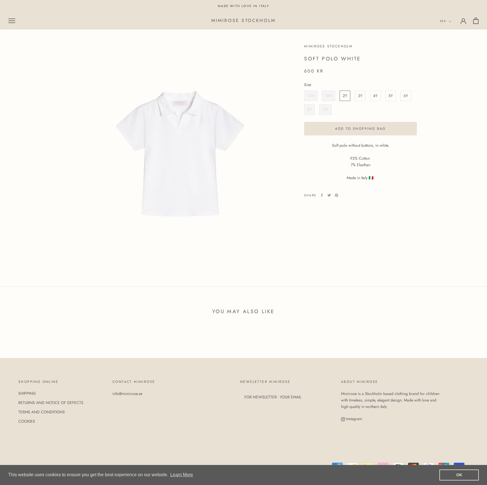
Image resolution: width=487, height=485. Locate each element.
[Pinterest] (336, 195)
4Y (375, 95)
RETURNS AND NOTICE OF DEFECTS (50, 402)
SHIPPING (27, 393)
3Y (360, 95)
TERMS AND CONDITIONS (41, 412)
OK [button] (459, 475)
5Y (390, 95)
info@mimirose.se (127, 393)
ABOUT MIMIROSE (359, 381)
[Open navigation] (11, 20)
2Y (345, 95)
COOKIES (26, 421)
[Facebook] (322, 195)
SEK (443, 21)
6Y (406, 95)
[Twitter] (329, 195)
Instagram (353, 419)
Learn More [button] (181, 474)
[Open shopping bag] (476, 20)
